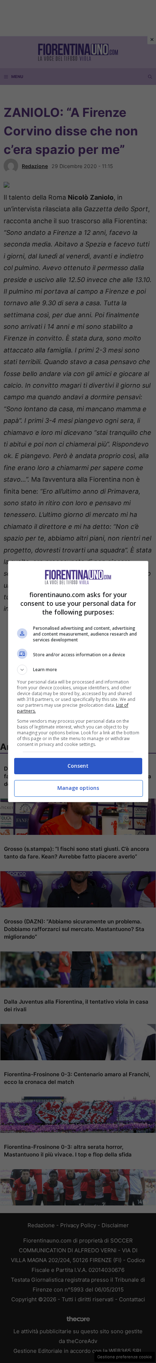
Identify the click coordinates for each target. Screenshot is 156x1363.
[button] (78, 670)
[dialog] (78, 681)
